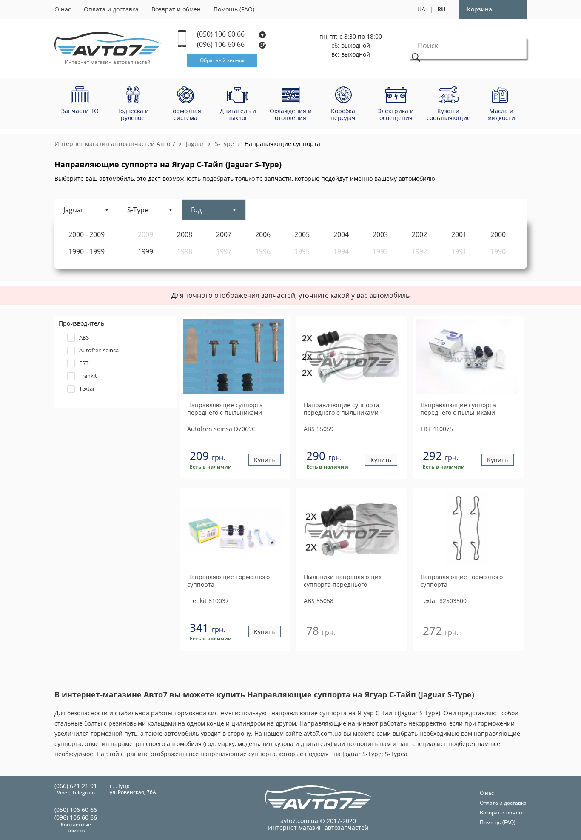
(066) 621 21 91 (75, 786)
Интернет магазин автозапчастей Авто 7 (114, 144)
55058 (318, 601)
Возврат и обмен (176, 9)
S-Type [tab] (137, 209)
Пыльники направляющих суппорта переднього (343, 581)
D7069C (221, 429)
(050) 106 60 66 (221, 34)
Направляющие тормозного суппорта (228, 581)
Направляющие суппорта (282, 144)
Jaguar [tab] (73, 209)
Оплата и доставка (111, 9)
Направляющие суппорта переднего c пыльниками (225, 409)
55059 (318, 429)
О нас (62, 9)
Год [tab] (196, 209)
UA (421, 9)
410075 (436, 429)
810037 (208, 601)
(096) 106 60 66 (221, 44)
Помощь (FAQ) (234, 9)
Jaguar (195, 144)
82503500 (443, 601)
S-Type (224, 144)
